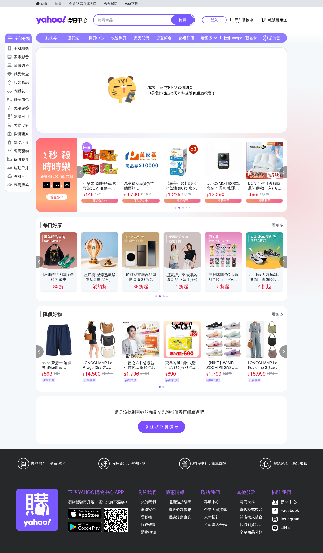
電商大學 (247, 501)
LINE (285, 527)
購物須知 (148, 532)
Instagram (290, 518)
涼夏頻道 (163, 38)
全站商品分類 (251, 532)
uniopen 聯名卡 (244, 38)
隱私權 (146, 517)
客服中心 (211, 501)
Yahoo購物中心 (61, 20)
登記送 (73, 38)
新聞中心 (289, 501)
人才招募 (211, 517)
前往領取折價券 (162, 426)
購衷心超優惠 (180, 509)
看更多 (206, 38)
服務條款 (148, 524)
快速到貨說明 (251, 524)
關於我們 (148, 501)
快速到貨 (118, 38)
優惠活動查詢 (180, 517)
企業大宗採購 (215, 509)
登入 (214, 19)
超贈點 (274, 38)
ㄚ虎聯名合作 (215, 524)
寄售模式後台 (251, 509)
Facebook (290, 510)
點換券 (51, 38)
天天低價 (141, 38)
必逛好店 (186, 38)
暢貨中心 (96, 38)
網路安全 (148, 509)
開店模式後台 (251, 517)
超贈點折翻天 (180, 501)
